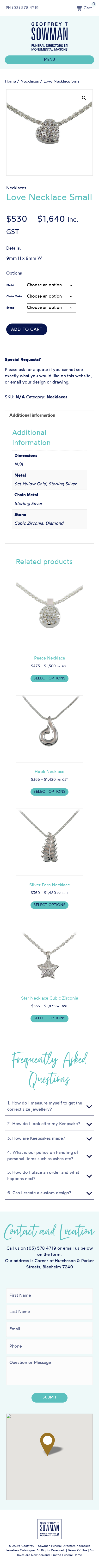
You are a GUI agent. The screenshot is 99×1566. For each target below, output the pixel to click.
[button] (84, 98)
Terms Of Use (77, 1550)
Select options (49, 678)
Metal (10, 285)
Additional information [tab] (32, 415)
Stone (10, 307)
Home (10, 82)
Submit (50, 1397)
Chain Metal (14, 296)
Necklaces (29, 82)
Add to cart (27, 329)
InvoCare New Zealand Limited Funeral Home (49, 1555)
